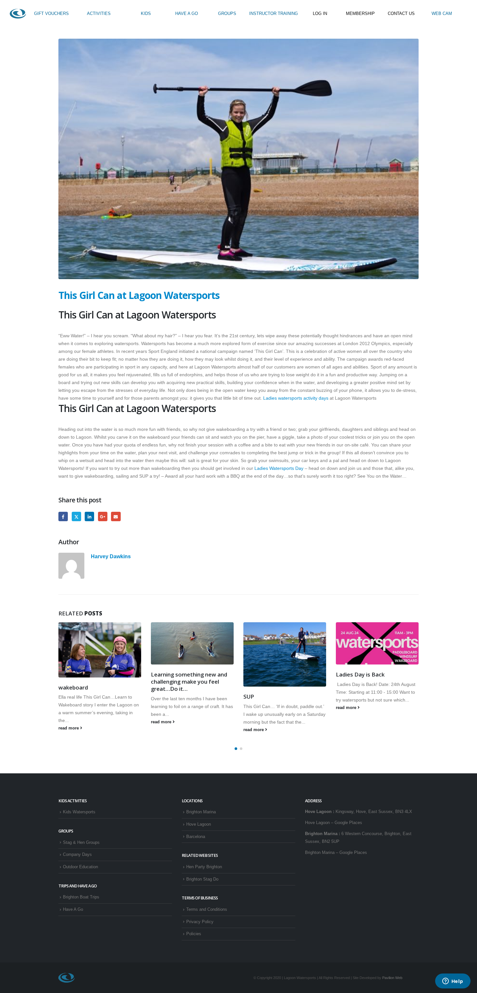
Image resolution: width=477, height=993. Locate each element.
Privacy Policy (200, 922)
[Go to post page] (99, 649)
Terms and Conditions (206, 909)
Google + (102, 516)
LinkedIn (89, 516)
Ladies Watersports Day (278, 468)
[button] (235, 749)
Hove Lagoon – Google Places (333, 822)
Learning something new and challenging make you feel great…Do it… (189, 681)
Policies (193, 934)
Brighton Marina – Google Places (336, 852)
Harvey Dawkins (111, 556)
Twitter (76, 516)
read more (69, 728)
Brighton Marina (201, 812)
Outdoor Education (80, 867)
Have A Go (73, 909)
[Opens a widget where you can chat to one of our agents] (453, 982)
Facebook (63, 516)
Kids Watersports (79, 812)
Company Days (77, 854)
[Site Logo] (18, 14)
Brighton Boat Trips (81, 897)
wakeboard (73, 687)
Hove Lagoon (198, 824)
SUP (248, 696)
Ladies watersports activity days (296, 398)
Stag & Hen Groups (81, 842)
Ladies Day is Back (360, 674)
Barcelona (195, 836)
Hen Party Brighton (204, 867)
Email (115, 516)
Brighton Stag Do (202, 879)
